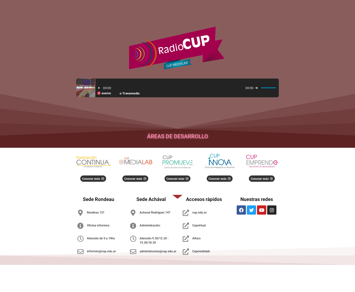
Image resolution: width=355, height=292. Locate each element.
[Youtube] (261, 210)
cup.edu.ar (199, 212)
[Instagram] (271, 210)
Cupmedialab (201, 251)
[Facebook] (241, 210)
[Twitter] (251, 210)
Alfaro (196, 238)
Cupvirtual (199, 225)
